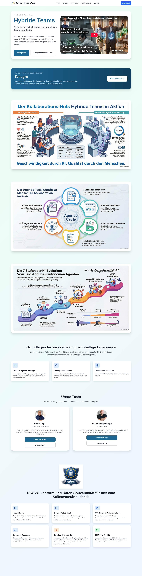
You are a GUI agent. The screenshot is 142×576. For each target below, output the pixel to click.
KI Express (21, 53)
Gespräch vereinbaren (43, 53)
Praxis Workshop (86, 3)
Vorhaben (65, 3)
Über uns (96, 3)
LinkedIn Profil (40, 445)
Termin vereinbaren (40, 439)
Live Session (74, 3)
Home (58, 3)
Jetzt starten (126, 3)
